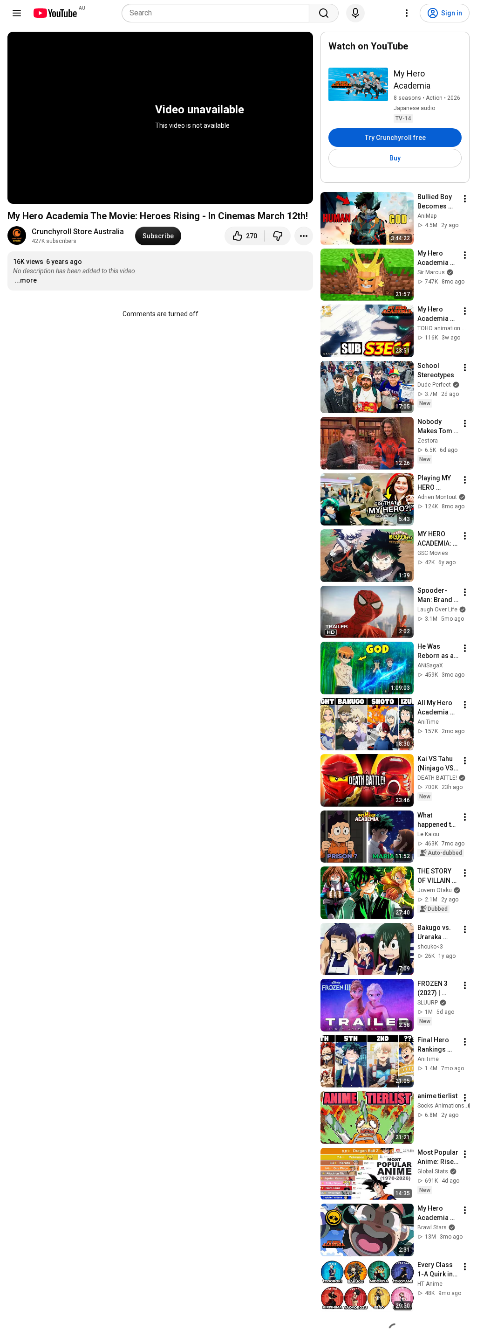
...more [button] (25, 280)
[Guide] (16, 13)
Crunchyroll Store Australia (78, 231)
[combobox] (218, 13)
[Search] (324, 13)
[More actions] (303, 236)
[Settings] (406, 13)
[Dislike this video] (278, 236)
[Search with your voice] (355, 13)
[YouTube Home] (54, 13)
